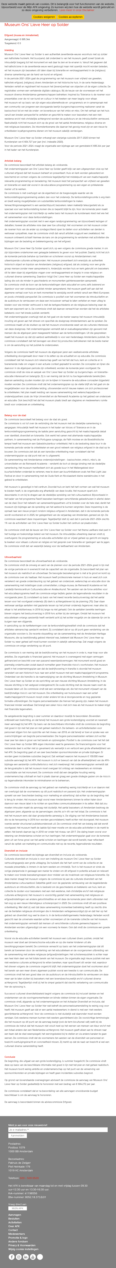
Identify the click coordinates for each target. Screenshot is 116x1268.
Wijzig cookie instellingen (23, 1249)
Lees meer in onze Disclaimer (76, 10)
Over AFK (14, 1226)
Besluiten (14, 1218)
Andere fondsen (18, 1241)
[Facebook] (11, 1257)
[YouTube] (33, 1257)
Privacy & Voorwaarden (22, 1245)
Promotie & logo (18, 1237)
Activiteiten (15, 1222)
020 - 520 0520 (29, 1178)
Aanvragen (14, 1214)
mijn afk (17, 1208)
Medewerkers (16, 1233)
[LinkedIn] (25, 1257)
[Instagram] (18, 1257)
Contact (13, 1230)
